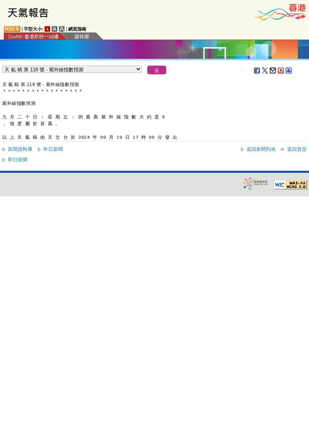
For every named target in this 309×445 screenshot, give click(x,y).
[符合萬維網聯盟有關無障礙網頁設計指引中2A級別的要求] (290, 185)
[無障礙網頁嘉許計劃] (255, 183)
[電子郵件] (273, 71)
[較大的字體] (55, 29)
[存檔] (281, 71)
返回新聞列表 (261, 149)
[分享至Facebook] (257, 71)
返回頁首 (297, 149)
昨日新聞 (53, 149)
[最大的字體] (62, 29)
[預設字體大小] (47, 29)
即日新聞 (18, 160)
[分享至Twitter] (265, 71)
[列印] (289, 71)
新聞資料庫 (20, 149)
